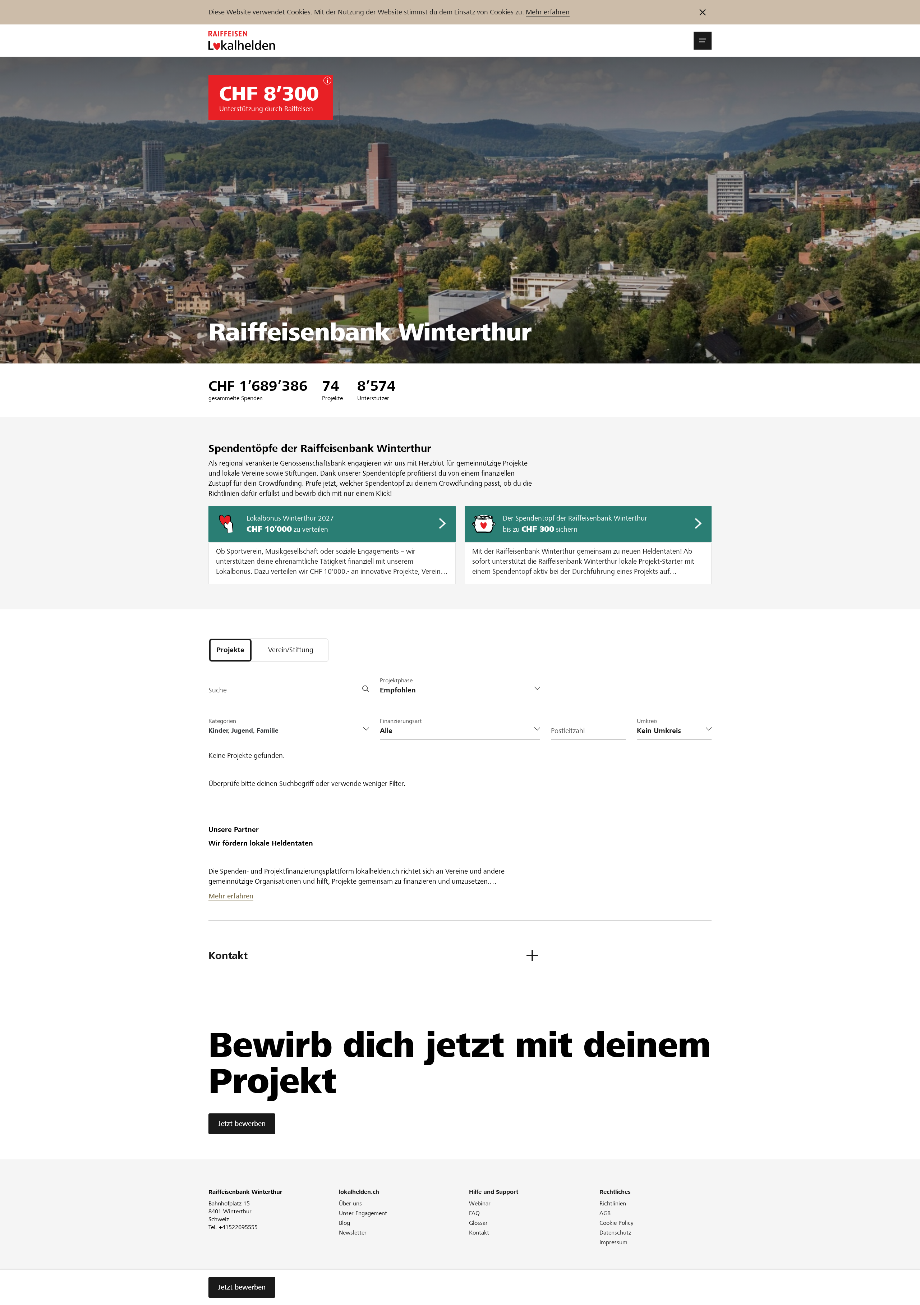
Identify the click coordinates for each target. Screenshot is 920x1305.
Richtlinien (612, 1203)
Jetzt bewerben (242, 1123)
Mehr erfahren (548, 12)
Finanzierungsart (401, 721)
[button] (703, 41)
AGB (605, 1213)
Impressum (613, 1242)
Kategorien (222, 721)
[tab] (230, 650)
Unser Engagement (363, 1213)
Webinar (480, 1203)
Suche (217, 690)
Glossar (478, 1222)
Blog (344, 1222)
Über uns (350, 1203)
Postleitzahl (568, 731)
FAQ (474, 1213)
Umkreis (647, 721)
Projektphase (396, 680)
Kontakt (479, 1232)
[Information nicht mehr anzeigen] (703, 12)
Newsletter (353, 1232)
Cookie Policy (616, 1222)
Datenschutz (615, 1232)
